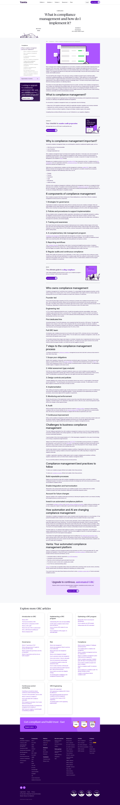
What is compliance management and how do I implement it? (67, 41)
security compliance (68, 361)
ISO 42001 (68, 443)
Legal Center (23, 791)
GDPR (33, 744)
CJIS (32, 759)
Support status (92, 751)
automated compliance (80, 552)
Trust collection (69, 753)
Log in (87, 2)
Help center (68, 768)
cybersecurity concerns (83, 186)
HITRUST (33, 748)
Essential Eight (34, 769)
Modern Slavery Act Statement (27, 795)
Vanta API (45, 744)
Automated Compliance (25, 740)
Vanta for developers (70, 775)
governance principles (72, 162)
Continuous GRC (23, 742)
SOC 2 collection (69, 742)
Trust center (91, 753)
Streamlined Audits (24, 748)
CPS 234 (33, 765)
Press (90, 744)
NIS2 (32, 761)
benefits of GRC (71, 161)
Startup (44, 749)
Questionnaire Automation (25, 750)
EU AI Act (33, 767)
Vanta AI (48, 566)
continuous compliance (64, 352)
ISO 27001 (72, 441)
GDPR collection (69, 764)
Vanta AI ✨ (45, 742)
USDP (33, 751)
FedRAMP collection (70, 766)
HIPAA (33, 746)
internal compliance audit (72, 410)
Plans (71, 2)
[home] (23, 2)
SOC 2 (94, 361)
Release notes (46, 761)
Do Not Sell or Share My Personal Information (30, 793)
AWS (56, 758)
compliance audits (80, 408)
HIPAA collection (69, 762)
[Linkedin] (21, 787)
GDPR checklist (81, 751)
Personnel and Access (24, 756)
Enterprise (45, 754)
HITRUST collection (70, 755)
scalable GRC (85, 167)
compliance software (58, 504)
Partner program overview (58, 741)
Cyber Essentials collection (69, 758)
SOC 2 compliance (82, 740)
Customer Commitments (25, 758)
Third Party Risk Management (23, 745)
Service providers (58, 744)
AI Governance (23, 760)
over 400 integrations (73, 556)
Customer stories (46, 759)
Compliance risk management (52, 236)
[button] (42, 2)
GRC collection (69, 748)
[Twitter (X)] (24, 787)
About (90, 740)
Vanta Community (69, 772)
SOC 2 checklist (81, 742)
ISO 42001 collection (70, 746)
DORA (33, 763)
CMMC (33, 757)
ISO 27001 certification (82, 744)
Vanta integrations (46, 740)
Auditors (56, 746)
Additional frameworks (36, 779)
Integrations (57, 756)
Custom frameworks (36, 777)
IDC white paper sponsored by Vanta (89, 535)
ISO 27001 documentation (83, 746)
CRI (32, 775)
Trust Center (22, 754)
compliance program (57, 473)
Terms (28, 791)
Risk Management (23, 752)
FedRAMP (34, 773)
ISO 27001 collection (70, 744)
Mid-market (45, 751)
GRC (47, 41)
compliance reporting (53, 245)
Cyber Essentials (35, 771)
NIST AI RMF (34, 753)
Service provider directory (58, 752)
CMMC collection (69, 760)
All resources (69, 740)
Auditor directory (58, 754)
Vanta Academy (69, 770)
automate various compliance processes (74, 504)
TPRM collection (69, 751)
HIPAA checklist (81, 748)
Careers (91, 742)
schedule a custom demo (83, 571)
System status (92, 748)
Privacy (33, 791)
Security (91, 746)
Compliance (51, 41)
